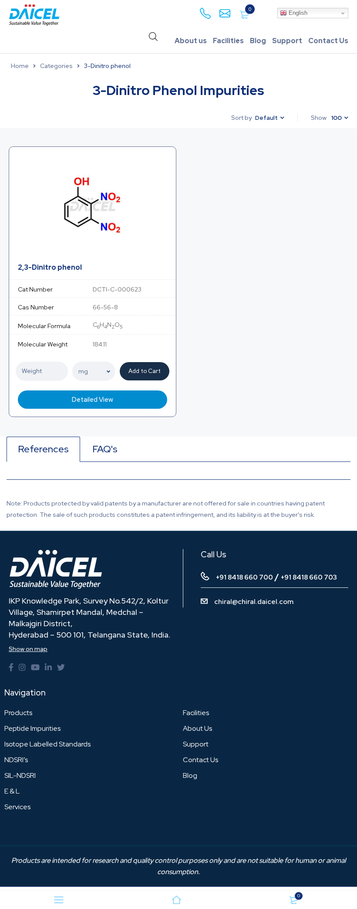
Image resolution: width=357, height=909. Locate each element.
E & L (12, 791)
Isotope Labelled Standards (47, 744)
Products (18, 712)
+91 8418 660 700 (244, 577)
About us (191, 40)
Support (287, 40)
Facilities (228, 40)
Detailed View (92, 399)
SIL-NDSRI (20, 775)
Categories (56, 66)
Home (20, 66)
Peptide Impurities (32, 728)
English (297, 13)
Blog (258, 40)
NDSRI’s (16, 759)
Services (17, 806)
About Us (197, 728)
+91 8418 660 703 (309, 577)
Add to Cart (144, 371)
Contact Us (328, 40)
